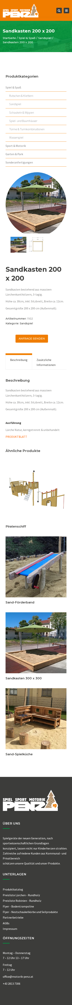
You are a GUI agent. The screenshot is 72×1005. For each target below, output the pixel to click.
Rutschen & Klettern (21, 96)
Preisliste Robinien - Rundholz (22, 900)
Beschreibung (19, 360)
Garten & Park (14, 154)
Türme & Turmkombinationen (26, 129)
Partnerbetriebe (13, 917)
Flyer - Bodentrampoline (18, 906)
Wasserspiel (16, 137)
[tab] (19, 362)
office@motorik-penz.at (18, 976)
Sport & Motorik (16, 146)
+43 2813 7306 (11, 983)
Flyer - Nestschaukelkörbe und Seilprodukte (30, 912)
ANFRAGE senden (32, 338)
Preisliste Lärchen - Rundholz (21, 895)
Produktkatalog (13, 889)
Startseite (9, 38)
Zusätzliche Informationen (46, 362)
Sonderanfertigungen (19, 162)
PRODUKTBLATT (16, 436)
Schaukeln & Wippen (21, 112)
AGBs (6, 923)
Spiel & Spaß (27, 38)
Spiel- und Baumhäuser (23, 121)
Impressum (10, 929)
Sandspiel (44, 38)
